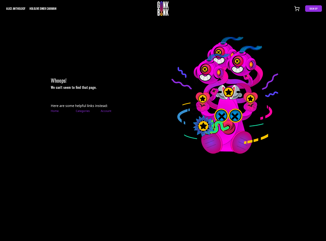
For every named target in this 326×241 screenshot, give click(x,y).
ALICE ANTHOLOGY (15, 9)
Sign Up (313, 8)
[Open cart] (297, 8)
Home (55, 111)
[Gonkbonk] (163, 8)
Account (106, 111)
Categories (83, 111)
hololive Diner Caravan (42, 9)
